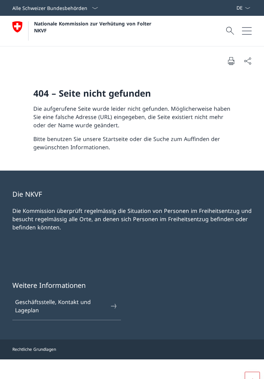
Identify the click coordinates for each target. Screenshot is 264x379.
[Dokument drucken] (231, 60)
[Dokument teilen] (247, 60)
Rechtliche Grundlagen (34, 349)
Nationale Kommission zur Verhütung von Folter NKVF (93, 26)
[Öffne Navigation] (246, 31)
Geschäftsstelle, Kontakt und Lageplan (53, 306)
